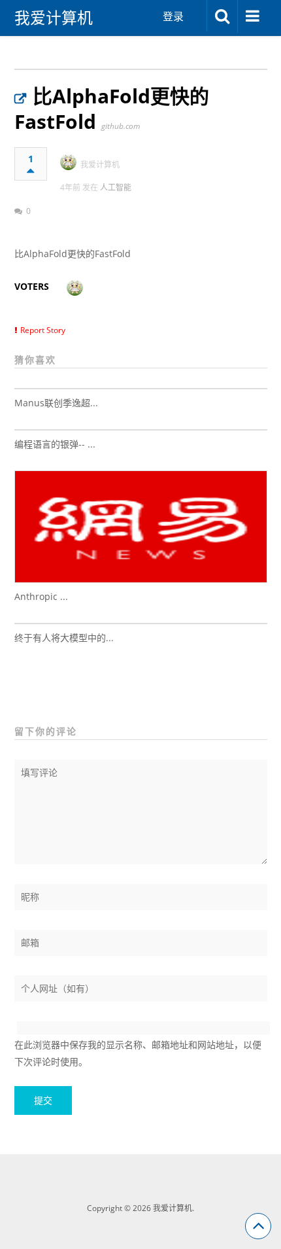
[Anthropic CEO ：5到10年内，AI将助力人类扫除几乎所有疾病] (141, 526)
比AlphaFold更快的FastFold (111, 108)
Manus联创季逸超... (56, 402)
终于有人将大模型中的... (64, 637)
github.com (120, 126)
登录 (173, 16)
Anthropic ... (41, 596)
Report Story (42, 330)
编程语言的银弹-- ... (54, 444)
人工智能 (115, 187)
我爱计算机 (53, 17)
